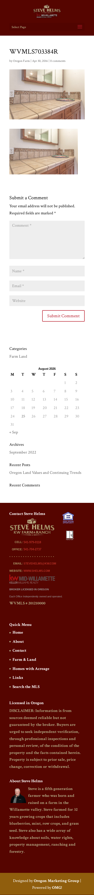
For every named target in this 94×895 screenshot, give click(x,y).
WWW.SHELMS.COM (37, 570)
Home (18, 632)
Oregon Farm (21, 61)
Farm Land (18, 356)
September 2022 (22, 452)
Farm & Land (24, 659)
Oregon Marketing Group (56, 880)
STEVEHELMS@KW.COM (40, 563)
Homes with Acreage (31, 668)
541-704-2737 (32, 549)
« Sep (13, 432)
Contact (19, 650)
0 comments (57, 61)
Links (18, 677)
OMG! (57, 887)
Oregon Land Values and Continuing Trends (45, 472)
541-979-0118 (32, 542)
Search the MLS (26, 686)
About (18, 641)
